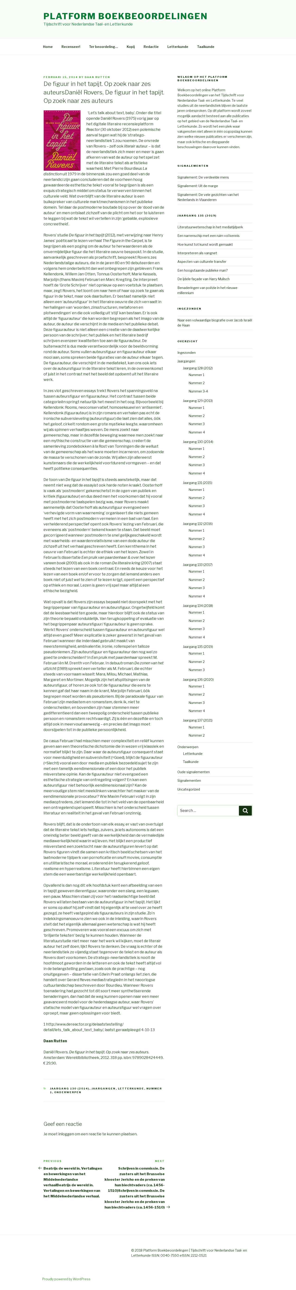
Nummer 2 (196, 383)
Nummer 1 (196, 375)
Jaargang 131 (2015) (197, 483)
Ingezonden (186, 353)
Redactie (151, 47)
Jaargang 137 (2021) (198, 720)
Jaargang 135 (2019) (198, 647)
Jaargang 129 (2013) (198, 401)
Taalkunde (205, 47)
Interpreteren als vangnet (197, 253)
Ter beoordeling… (103, 47)
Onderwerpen (68, 1092)
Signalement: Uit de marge (197, 186)
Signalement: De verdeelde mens (203, 177)
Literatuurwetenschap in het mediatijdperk (210, 227)
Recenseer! (71, 47)
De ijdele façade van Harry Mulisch (203, 279)
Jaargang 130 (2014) (69, 1088)
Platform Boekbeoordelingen (125, 16)
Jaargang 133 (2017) (198, 565)
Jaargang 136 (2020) (198, 679)
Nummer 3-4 (198, 391)
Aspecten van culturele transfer (201, 262)
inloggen (66, 1134)
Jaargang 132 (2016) (198, 524)
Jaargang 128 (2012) (198, 368)
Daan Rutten (97, 77)
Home (48, 47)
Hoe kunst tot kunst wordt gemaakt (205, 244)
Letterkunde (177, 47)
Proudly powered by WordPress (66, 1279)
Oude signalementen (193, 772)
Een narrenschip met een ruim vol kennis (208, 236)
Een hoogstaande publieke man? (202, 270)
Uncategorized (188, 789)
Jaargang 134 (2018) (198, 606)
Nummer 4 (196, 432)
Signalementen (189, 780)
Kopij (131, 47)
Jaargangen (104, 1088)
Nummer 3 (196, 424)
